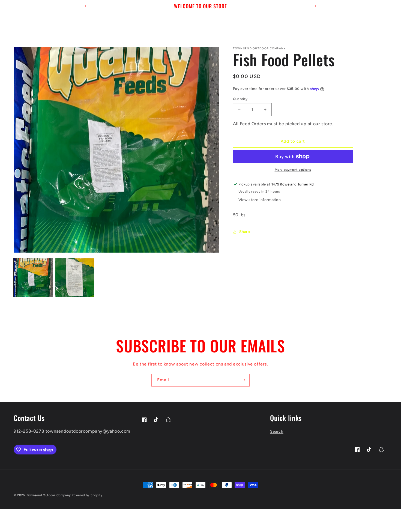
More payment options (293, 170)
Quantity (240, 99)
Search (276, 431)
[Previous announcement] (86, 6)
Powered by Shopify (87, 495)
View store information (259, 199)
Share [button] (244, 232)
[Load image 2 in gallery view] (74, 277)
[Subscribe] (243, 380)
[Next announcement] (315, 6)
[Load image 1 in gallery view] (33, 277)
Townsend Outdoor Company (49, 495)
